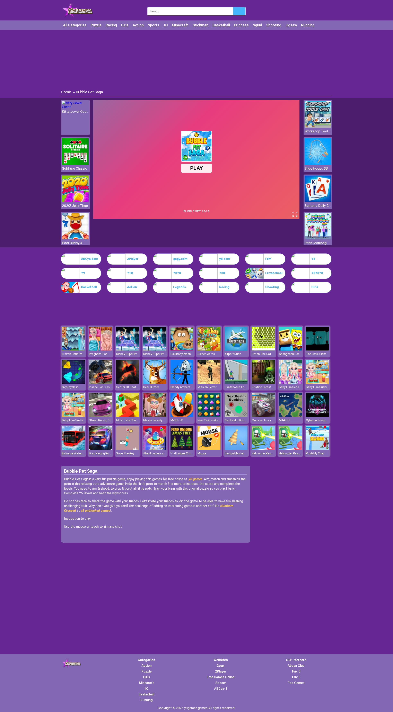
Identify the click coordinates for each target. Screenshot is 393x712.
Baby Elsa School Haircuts (296, 387)
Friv (268, 259)
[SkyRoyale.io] (73, 382)
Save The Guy (125, 453)
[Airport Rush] (236, 349)
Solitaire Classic (74, 168)
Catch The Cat (261, 354)
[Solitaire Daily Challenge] (318, 201)
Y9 (83, 273)
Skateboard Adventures (240, 387)
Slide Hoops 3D (316, 168)
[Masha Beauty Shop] (154, 416)
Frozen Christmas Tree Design (82, 354)
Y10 (130, 273)
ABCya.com (89, 259)
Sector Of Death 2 (128, 387)
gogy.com (180, 259)
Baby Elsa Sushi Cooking (322, 387)
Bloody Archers (180, 387)
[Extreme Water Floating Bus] (73, 449)
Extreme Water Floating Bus (80, 453)
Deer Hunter (151, 387)
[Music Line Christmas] (127, 416)
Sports (153, 25)
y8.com (224, 259)
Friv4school (273, 273)
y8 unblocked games (95, 511)
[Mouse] (209, 449)
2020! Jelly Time (75, 206)
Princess (241, 25)
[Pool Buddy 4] (75, 238)
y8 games (195, 479)
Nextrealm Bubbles (237, 420)
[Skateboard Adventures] (236, 382)
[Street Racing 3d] (100, 416)
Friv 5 (296, 671)
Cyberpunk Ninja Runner (321, 420)
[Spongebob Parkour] (290, 349)
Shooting (273, 25)
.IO (165, 25)
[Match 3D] (182, 416)
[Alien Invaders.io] (154, 449)
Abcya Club (296, 666)
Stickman (200, 25)
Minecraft (180, 25)
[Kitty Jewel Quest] (75, 107)
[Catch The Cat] (263, 349)
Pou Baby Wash (181, 354)
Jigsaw (291, 25)
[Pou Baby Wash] (182, 349)
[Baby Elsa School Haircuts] (290, 382)
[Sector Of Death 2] (127, 382)
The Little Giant (316, 354)
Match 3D (177, 420)
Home (66, 92)
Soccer (220, 683)
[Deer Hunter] (154, 382)
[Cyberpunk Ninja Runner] (317, 416)
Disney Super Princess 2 (132, 354)
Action (138, 25)
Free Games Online (220, 677)
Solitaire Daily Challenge (318, 206)
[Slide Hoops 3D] (318, 164)
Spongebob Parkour (292, 354)
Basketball (221, 25)
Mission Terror (207, 387)
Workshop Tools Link (318, 131)
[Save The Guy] (127, 449)
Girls (125, 25)
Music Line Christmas (130, 420)
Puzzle (96, 25)
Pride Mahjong (316, 243)
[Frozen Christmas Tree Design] (73, 349)
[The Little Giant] (317, 349)
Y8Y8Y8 (317, 273)
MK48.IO (284, 420)
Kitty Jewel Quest (75, 111)
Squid (257, 25)
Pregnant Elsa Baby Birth (105, 354)
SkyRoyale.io (70, 387)
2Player (132, 259)
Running (307, 25)
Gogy (221, 666)
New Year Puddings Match (215, 420)
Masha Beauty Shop (156, 420)
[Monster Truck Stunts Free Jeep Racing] (263, 416)
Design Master (234, 453)
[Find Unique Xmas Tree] (182, 449)
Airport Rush (233, 354)
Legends (179, 287)
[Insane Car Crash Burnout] (100, 382)
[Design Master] (236, 449)
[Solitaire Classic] (75, 164)
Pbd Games (296, 683)
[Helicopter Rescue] (263, 449)
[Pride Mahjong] (318, 238)
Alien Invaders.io (153, 453)
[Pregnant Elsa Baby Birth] (100, 349)
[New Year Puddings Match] (209, 416)
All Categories (75, 25)
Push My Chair (315, 453)
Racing (111, 25)
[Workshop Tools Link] (318, 126)
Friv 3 (296, 677)
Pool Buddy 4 (72, 243)
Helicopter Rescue (264, 453)
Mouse (202, 453)
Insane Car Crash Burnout (106, 387)
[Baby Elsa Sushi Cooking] (317, 382)
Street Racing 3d (100, 420)
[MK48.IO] (290, 416)
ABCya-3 (220, 689)
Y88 (222, 273)
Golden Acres (206, 354)
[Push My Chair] (317, 449)
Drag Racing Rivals (101, 453)
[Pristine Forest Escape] (263, 382)
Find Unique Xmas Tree (186, 453)
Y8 (313, 259)
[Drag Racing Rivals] (100, 449)
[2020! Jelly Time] (75, 201)
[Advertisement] (196, 59)
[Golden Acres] (209, 349)
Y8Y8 (177, 273)
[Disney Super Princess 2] (127, 349)
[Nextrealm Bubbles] (236, 416)
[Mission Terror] (209, 382)
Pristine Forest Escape (267, 387)
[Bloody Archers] (182, 382)
